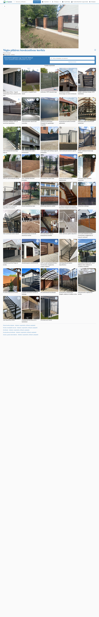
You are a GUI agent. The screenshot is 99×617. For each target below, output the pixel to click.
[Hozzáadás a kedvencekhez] (95, 50)
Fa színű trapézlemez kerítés (10, 292)
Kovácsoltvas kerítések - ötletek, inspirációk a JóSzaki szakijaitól (19, 332)
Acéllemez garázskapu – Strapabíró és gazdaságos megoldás (47, 123)
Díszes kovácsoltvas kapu (28, 206)
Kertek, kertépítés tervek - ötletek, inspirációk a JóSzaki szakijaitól (20, 328)
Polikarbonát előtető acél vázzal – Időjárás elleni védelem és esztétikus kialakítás (86, 264)
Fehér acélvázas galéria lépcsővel (68, 234)
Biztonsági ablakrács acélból (48, 206)
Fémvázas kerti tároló (46, 320)
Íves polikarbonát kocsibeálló (48, 292)
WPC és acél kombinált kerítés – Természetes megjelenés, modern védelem (49, 264)
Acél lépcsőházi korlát (9, 320)
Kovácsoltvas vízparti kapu (47, 178)
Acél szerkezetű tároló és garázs (67, 151)
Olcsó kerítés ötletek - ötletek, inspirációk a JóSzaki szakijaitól (19, 325)
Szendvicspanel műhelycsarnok (30, 263)
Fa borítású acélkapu (83, 206)
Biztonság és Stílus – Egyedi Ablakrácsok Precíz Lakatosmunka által (12, 93)
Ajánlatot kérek (72, 62)
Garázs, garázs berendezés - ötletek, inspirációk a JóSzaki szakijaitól (20, 335)
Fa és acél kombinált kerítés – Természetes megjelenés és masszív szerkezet (85, 235)
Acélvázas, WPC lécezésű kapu (49, 92)
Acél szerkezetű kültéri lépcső (11, 234)
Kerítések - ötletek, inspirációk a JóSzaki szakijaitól (16, 330)
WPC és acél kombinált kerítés (11, 178)
